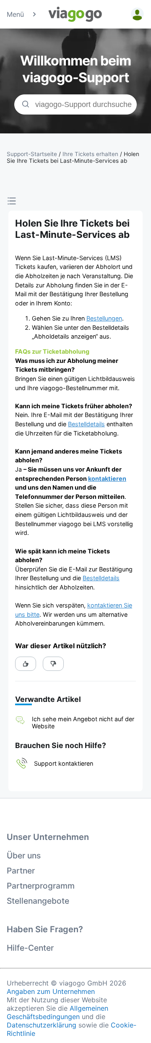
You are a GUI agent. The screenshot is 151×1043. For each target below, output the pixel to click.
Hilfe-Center (30, 948)
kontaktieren (107, 478)
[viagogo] (75, 14)
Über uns (24, 855)
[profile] (136, 14)
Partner (21, 871)
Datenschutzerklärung (41, 1025)
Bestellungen (104, 318)
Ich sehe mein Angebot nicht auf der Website (83, 722)
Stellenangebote (38, 901)
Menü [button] (15, 14)
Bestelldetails (86, 424)
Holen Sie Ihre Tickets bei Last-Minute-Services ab (73, 157)
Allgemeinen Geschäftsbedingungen (57, 1012)
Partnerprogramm (41, 886)
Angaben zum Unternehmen (51, 991)
